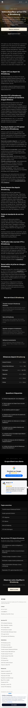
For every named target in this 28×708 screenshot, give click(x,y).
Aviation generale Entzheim (8, 513)
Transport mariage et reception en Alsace (11, 556)
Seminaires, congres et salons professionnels (12, 560)
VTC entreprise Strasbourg (6, 623)
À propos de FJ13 (4, 682)
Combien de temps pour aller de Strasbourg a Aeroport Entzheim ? (13, 440)
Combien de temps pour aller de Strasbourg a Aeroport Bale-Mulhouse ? (13, 447)
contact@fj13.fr (19, 259)
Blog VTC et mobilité (5, 680)
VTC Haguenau (5, 517)
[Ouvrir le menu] (26, 2)
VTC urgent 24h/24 (5, 634)
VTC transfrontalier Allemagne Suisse (8, 632)
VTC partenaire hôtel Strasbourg (7, 636)
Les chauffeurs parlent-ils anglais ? (12, 410)
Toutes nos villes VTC (5, 664)
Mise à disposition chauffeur (7, 625)
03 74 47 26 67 (4, 609)
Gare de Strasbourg (6, 525)
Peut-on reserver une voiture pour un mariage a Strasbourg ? (13, 421)
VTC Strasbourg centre (5, 642)
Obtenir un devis (14, 589)
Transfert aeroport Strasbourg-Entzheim (11, 509)
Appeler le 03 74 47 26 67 (14, 34)
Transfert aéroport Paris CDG (7, 656)
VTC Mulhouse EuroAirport (6, 647)
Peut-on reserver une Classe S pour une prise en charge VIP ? (13, 404)
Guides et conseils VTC (6, 671)
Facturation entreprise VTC (6, 673)
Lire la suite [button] (8, 492)
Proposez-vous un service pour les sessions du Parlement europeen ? (13, 415)
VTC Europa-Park (4, 660)
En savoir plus (9, 701)
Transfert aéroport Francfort (7, 653)
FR (21, 2)
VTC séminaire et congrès (6, 629)
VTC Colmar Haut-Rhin (5, 645)
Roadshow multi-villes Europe (7, 677)
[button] (1, 487)
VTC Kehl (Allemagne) (7, 529)
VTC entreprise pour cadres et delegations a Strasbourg (12, 546)
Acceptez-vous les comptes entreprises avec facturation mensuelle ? (13, 428)
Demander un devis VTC (6, 684)
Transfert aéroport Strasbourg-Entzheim (9, 649)
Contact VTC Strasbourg (6, 686)
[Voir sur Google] (4, 483)
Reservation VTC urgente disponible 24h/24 (12, 570)
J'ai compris (14, 704)
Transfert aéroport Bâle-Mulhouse (8, 651)
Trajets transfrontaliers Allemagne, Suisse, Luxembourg (12, 565)
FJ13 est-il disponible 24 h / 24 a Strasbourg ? (14, 398)
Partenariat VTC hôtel (5, 675)
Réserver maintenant (14, 29)
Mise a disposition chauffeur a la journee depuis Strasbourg (13, 551)
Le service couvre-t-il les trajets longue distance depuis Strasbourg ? (13, 434)
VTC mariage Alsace (5, 627)
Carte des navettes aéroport (7, 662)
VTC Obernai (5, 521)
